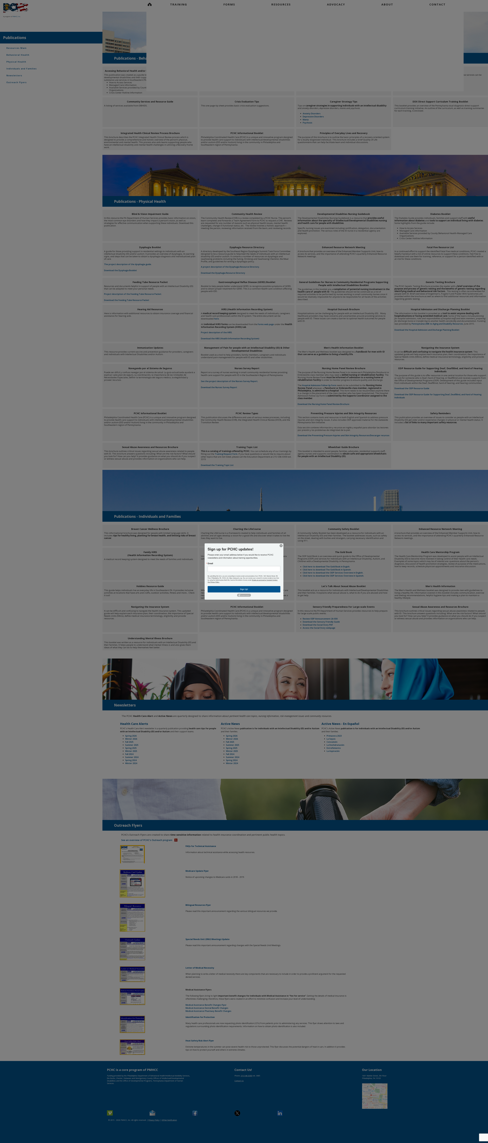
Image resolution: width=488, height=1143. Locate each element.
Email (210, 563)
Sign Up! (244, 589)
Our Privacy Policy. (213, 582)
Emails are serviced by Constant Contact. (265, 580)
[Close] (281, 545)
